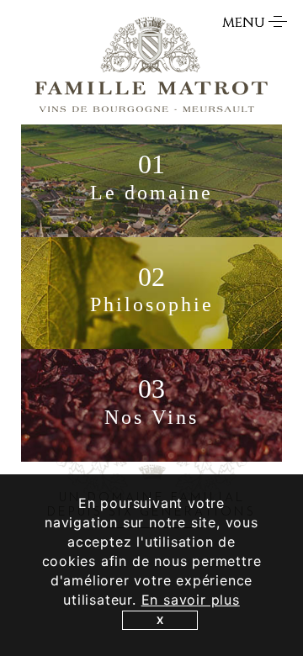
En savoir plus (190, 599)
